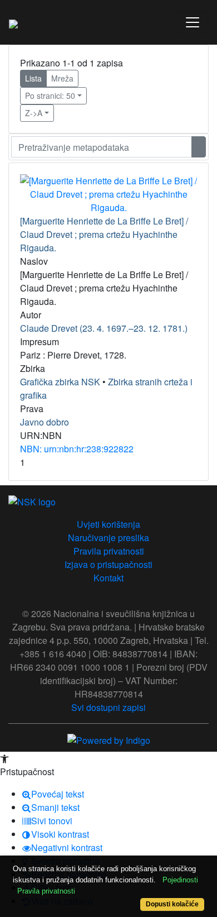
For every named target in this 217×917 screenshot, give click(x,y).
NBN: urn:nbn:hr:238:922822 (77, 448)
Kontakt (108, 577)
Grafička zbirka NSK (60, 381)
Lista (33, 78)
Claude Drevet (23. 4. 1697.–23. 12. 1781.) (104, 328)
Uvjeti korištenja (108, 524)
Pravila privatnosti (108, 551)
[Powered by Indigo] (108, 739)
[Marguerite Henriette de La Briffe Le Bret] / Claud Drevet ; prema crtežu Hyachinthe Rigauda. (104, 234)
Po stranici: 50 (50, 95)
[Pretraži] (198, 146)
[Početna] (13, 22)
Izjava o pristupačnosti (108, 564)
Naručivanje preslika (108, 537)
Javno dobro (44, 421)
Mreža (62, 78)
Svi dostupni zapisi (108, 707)
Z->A (33, 112)
